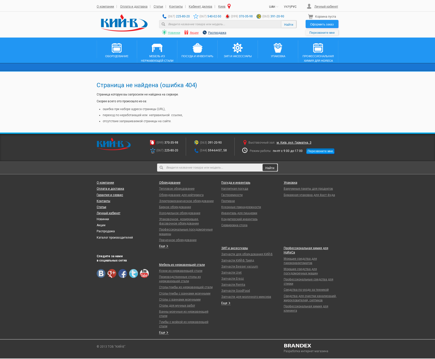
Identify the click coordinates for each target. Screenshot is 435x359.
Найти (288, 24)
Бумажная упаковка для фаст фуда (309, 195)
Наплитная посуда (234, 188)
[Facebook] (122, 273)
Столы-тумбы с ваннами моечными (184, 293)
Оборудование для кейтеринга (181, 195)
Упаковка (290, 182)
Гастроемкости (232, 195)
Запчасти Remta (233, 284)
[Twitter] (133, 273)
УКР (286, 7)
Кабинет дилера (200, 6)
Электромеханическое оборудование (186, 201)
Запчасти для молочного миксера (246, 297)
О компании (105, 6)
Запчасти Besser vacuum (239, 266)
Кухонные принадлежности (241, 207)
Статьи (158, 6)
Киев (222, 6)
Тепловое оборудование (177, 188)
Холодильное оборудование (179, 213)
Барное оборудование (175, 207)
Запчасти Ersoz (232, 278)
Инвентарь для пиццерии (239, 213)
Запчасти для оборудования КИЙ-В (247, 254)
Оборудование (169, 182)
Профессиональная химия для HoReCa (306, 250)
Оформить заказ (322, 24)
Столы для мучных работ (177, 305)
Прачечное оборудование (178, 240)
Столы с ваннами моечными (180, 299)
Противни (228, 201)
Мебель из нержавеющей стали (182, 265)
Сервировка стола (234, 225)
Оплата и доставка (134, 6)
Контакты (176, 6)
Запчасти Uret (231, 272)
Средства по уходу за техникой (306, 289)
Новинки (174, 33)
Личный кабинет (326, 6)
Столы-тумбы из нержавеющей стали (186, 287)
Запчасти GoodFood (235, 290)
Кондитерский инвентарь (239, 219)
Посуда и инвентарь (235, 182)
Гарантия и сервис (110, 195)
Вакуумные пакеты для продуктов (308, 188)
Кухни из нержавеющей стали (180, 271)
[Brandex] (311, 345)
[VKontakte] (101, 273)
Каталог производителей (115, 237)
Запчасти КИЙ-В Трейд (237, 260)
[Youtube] (144, 273)
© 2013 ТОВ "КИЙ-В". (111, 346)
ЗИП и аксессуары (234, 248)
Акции (194, 33)
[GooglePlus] (111, 273)
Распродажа (217, 33)
